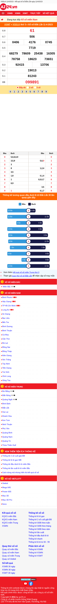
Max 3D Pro (7, 500)
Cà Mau (5, 335)
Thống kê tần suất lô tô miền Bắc (16, 468)
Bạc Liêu (6, 318)
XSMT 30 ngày (8, 573)
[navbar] (3, 13)
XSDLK (16, 24)
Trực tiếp (35, 13)
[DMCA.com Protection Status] (28, 580)
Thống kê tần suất (36, 532)
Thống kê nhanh (35, 539)
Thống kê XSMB (35, 549)
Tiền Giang (6, 368)
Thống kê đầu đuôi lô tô (38, 535)
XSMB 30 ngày (8, 566)
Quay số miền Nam (10, 552)
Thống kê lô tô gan (36, 516)
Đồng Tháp (7, 351)
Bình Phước (7, 297)
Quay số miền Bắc (10, 549)
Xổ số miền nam (13, 293)
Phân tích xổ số (36, 546)
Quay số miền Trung (11, 556)
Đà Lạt (5, 343)
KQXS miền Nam (9, 519)
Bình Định (6, 404)
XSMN (17, 13)
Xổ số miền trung (14, 387)
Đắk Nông (6, 395)
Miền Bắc (7, 287)
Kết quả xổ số (9, 513)
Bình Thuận (7, 330)
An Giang (6, 314)
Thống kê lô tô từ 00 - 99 (39, 542)
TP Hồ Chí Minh (9, 306)
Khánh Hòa (7, 416)
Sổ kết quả (48, 13)
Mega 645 (6, 487)
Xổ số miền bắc (12, 282)
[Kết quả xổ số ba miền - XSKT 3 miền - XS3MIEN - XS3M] (8, 7)
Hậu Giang (6, 301)
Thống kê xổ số (36, 513)
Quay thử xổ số (10, 546)
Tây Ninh (6, 364)
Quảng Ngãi (7, 399)
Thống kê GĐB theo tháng (39, 526)
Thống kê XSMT (35, 556)
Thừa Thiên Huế (9, 445)
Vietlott (5, 483)
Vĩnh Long (6, 376)
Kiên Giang (7, 355)
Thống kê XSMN (35, 552)
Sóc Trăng (6, 359)
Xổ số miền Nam (29, 19)
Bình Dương (7, 326)
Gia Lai (5, 412)
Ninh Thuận (7, 424)
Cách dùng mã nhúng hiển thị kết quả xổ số (20, 472)
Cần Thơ (6, 339)
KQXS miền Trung (10, 523)
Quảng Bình (7, 433)
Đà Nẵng (6, 391)
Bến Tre (5, 322)
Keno (4, 504)
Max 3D (5, 496)
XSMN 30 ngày (8, 570)
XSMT (25, 13)
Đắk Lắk (5, 408)
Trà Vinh (5, 372)
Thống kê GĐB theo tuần (39, 523)
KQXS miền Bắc (9, 516)
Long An (5, 310)
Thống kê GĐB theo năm (39, 529)
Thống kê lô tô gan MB (11, 460)
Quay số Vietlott (9, 559)
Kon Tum (6, 420)
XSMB (10, 13)
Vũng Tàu (6, 380)
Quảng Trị (6, 441)
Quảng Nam (7, 437)
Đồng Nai (6, 347)
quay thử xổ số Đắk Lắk (22, 276)
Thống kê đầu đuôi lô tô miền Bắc (16, 464)
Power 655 (6, 491)
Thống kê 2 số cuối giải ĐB (13, 456)
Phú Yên (5, 428)
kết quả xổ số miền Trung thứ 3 (26, 272)
